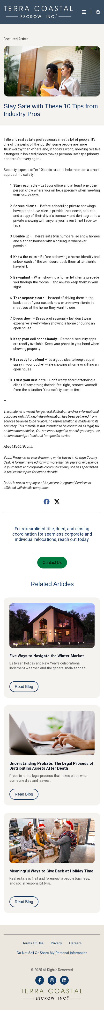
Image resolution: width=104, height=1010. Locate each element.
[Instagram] (52, 980)
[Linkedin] (64, 980)
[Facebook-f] (39, 980)
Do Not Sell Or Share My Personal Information (52, 953)
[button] (47, 501)
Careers (75, 943)
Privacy (56, 943)
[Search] (80, 31)
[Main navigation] (84, 12)
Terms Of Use (33, 943)
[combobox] (38, 31)
